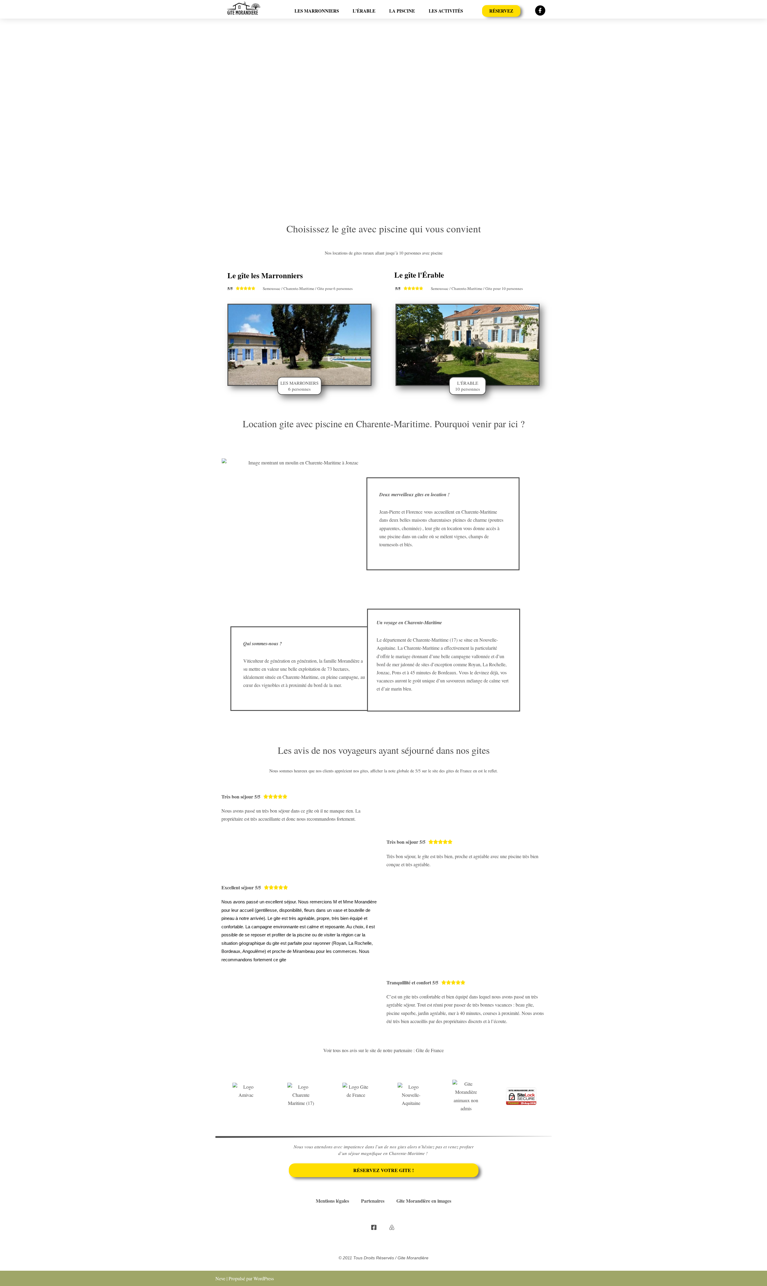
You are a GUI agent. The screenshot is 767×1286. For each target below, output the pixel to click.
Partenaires (372, 1200)
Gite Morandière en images (423, 1200)
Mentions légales (332, 1200)
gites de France (459, 771)
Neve (220, 1278)
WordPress (263, 1278)
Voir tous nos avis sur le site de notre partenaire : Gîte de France (383, 1050)
